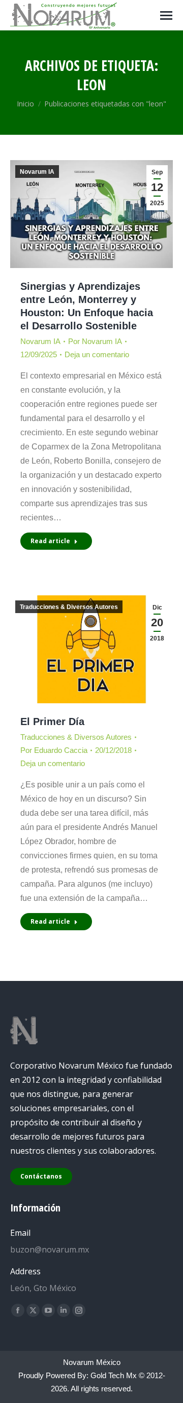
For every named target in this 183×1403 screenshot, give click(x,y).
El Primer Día (52, 721)
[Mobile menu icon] (166, 15)
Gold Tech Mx (113, 1375)
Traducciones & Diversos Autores (69, 607)
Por (95, 341)
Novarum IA (37, 171)
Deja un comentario (97, 354)
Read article (50, 541)
